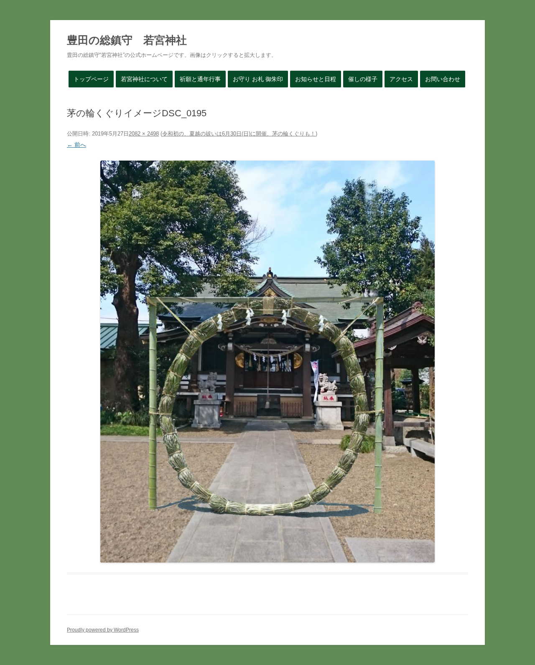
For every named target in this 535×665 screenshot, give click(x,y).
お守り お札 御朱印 (258, 79)
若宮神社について (144, 79)
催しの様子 (362, 79)
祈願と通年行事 (200, 79)
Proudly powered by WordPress (103, 630)
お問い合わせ (442, 79)
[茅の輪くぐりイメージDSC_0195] (267, 361)
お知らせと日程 (315, 79)
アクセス (401, 79)
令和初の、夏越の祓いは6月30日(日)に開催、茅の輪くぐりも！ (239, 133)
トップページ (91, 79)
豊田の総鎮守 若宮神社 (127, 40)
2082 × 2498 (144, 133)
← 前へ (76, 144)
